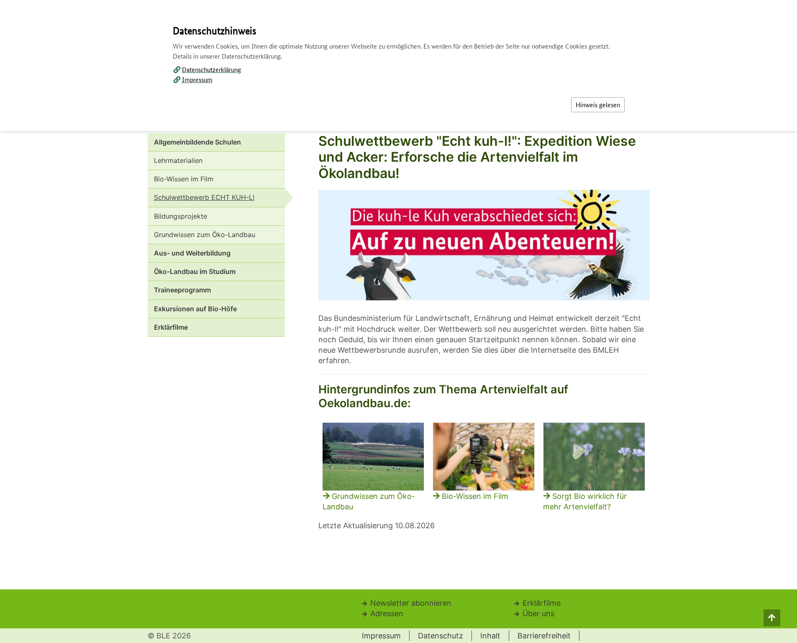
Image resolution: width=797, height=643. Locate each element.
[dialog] (398, 321)
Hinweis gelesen (598, 104)
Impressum (197, 79)
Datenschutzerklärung (211, 69)
